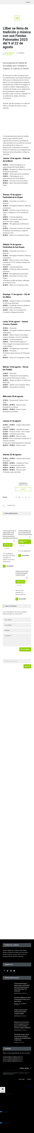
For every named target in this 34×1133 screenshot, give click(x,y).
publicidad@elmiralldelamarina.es (13, 1057)
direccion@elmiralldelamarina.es (12, 1061)
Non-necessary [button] (4, 1121)
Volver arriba (24, 1068)
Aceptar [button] (23, 1086)
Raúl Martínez (23, 483)
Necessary (5, 1112)
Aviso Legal (22, 1079)
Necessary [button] (3, 1110)
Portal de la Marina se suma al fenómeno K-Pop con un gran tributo (25, 532)
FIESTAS (16, 1042)
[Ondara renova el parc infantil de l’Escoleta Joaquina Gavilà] (21, 564)
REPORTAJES (10, 53)
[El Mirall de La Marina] (17, 9)
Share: (5, 497)
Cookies (29, 1079)
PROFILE (23, 489)
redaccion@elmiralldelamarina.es (13, 1059)
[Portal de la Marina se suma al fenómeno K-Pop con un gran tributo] (24, 524)
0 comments (8, 54)
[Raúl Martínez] (7, 486)
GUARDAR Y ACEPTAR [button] (7, 1132)
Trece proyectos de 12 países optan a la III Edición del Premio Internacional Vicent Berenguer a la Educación (10, 534)
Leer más (29, 1086)
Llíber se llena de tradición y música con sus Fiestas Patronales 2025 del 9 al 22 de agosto (17, 37)
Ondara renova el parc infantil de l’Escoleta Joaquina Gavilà (22, 573)
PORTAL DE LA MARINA (23, 542)
